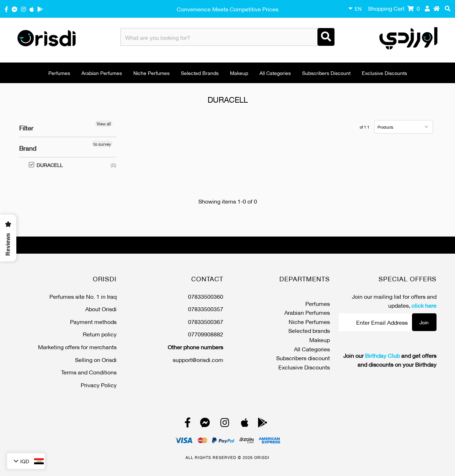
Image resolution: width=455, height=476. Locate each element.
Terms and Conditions (89, 372)
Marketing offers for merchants (77, 346)
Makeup (239, 72)
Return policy (100, 334)
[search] (447, 8)
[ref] (14, 9)
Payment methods (93, 321)
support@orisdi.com (198, 359)
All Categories (275, 72)
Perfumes (59, 72)
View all (104, 123)
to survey (102, 144)
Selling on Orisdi (96, 359)
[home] (436, 8)
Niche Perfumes (151, 72)
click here (424, 305)
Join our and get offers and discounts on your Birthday (390, 360)
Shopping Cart (394, 8)
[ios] (32, 9)
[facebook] (6, 9)
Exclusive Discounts (384, 72)
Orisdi (261, 457)
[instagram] (23, 9)
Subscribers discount (326, 72)
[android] (40, 9)
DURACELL (46, 165)
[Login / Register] (427, 8)
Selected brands (200, 72)
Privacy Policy (99, 384)
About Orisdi (101, 308)
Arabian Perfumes (101, 72)
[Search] (325, 37)
